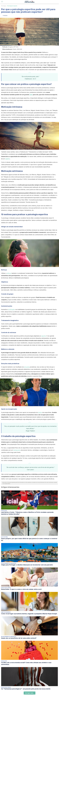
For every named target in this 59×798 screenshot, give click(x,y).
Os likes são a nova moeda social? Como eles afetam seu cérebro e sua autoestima (26, 663)
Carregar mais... (29, 693)
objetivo (7, 159)
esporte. (43, 336)
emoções (26, 367)
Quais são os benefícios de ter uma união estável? (18, 638)
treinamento (16, 450)
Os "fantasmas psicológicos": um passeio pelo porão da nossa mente (25, 689)
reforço (9, 273)
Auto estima (4, 537)
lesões (40, 412)
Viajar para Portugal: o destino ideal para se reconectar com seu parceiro (27, 565)
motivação (11, 309)
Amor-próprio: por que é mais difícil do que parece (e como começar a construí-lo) (29, 539)
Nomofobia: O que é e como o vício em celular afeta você (21, 589)
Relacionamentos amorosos (8, 563)
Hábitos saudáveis (6, 612)
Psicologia (3, 5)
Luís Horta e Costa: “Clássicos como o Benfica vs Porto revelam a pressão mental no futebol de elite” (27, 513)
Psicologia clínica (6, 587)
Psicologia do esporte (12, 5)
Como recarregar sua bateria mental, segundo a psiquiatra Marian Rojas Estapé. (29, 614)
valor (31, 94)
